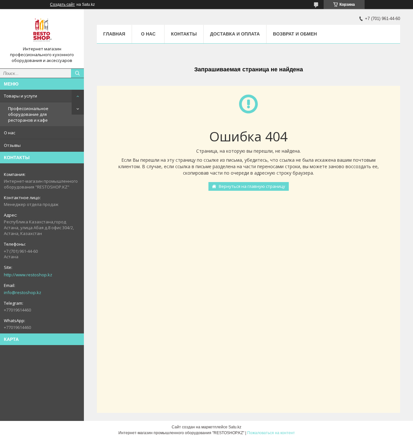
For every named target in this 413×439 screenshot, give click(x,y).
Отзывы (12, 145)
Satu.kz (234, 427)
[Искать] (77, 73)
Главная (114, 33)
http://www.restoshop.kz (28, 275)
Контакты (184, 33)
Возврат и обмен (295, 33)
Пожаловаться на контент (271, 433)
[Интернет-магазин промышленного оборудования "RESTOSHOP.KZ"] (42, 30)
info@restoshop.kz (22, 292)
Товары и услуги (20, 96)
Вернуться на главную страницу (252, 186)
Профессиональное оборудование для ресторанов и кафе (28, 114)
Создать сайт (62, 4)
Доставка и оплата (235, 33)
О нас (9, 133)
